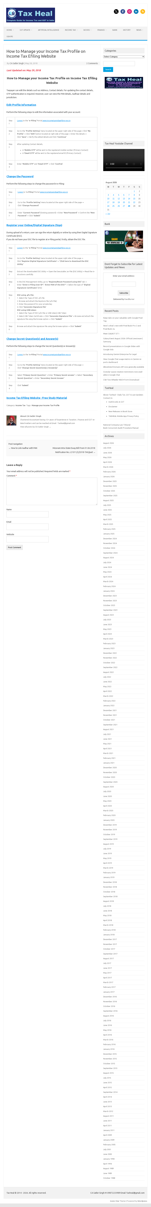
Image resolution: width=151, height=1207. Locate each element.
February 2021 (109, 758)
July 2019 (107, 849)
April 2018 (107, 920)
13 (124, 199)
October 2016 (109, 1006)
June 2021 (107, 739)
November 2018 (110, 887)
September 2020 (110, 782)
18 (113, 202)
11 (113, 199)
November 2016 (110, 1001)
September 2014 (110, 1092)
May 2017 (107, 973)
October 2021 (109, 720)
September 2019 (110, 839)
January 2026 (108, 476)
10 (108, 199)
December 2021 (110, 710)
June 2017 (107, 968)
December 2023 (110, 596)
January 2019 (108, 877)
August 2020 (108, 787)
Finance (101, 30)
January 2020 (108, 820)
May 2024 (107, 572)
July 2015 (107, 1078)
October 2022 (109, 663)
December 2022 (110, 653)
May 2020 (107, 801)
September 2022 (110, 667)
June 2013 (107, 1102)
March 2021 (108, 753)
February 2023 (109, 643)
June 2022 (107, 682)
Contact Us (108, 398)
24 (108, 206)
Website (10, 534)
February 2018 (109, 930)
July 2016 (107, 1020)
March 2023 (108, 639)
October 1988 (109, 1178)
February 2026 (109, 472)
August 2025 (108, 500)
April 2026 (107, 462)
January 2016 (108, 1049)
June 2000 (107, 1154)
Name (9, 509)
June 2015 (107, 1082)
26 (119, 206)
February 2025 (109, 529)
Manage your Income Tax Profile (45, 405)
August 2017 (108, 958)
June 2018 (107, 911)
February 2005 (109, 1144)
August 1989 (108, 1168)
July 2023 (107, 620)
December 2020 (110, 767)
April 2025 (107, 519)
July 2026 (107, 448)
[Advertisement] (124, 112)
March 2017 (108, 982)
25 (113, 206)
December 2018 (110, 882)
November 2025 (110, 486)
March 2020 (108, 810)
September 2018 (110, 896)
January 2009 (108, 1140)
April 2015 (107, 1087)
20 (124, 202)
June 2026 (107, 453)
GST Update (25, 30)
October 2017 (109, 949)
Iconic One (114, 1201)
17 (108, 202)
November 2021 (110, 715)
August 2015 (108, 1073)
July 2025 (107, 505)
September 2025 (110, 495)
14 (129, 199)
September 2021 (110, 725)
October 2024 (109, 548)
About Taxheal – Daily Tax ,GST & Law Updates (123, 395)
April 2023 (107, 634)
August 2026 (108, 443)
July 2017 (107, 963)
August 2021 (108, 729)
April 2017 (107, 978)
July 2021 (107, 734)
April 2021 (107, 748)
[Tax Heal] (30, 21)
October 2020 (109, 777)
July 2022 (107, 677)
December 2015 (110, 1054)
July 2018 (107, 906)
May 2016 (107, 1030)
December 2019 (110, 825)
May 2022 (107, 686)
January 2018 (108, 935)
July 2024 (107, 562)
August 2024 (108, 557)
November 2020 (110, 772)
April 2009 (107, 1135)
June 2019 (107, 853)
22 (134, 202)
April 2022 (107, 691)
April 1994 (107, 1164)
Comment (11, 476)
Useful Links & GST (116, 402)
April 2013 (107, 1106)
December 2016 (110, 997)
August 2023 (108, 615)
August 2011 (108, 1116)
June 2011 (107, 1121)
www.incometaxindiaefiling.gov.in (56, 121)
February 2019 (109, 873)
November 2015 (110, 1059)
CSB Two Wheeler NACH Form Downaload (121, 380)
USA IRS (10, 36)
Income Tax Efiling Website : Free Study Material (36, 397)
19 (119, 202)
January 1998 (108, 1159)
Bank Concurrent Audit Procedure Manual (120, 428)
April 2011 (107, 1125)
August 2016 (108, 1016)
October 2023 (109, 605)
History (127, 30)
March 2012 (108, 1111)
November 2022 (110, 658)
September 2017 (110, 954)
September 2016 (110, 1011)
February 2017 (109, 987)
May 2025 (107, 515)
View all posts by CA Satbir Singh (35, 427)
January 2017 (108, 992)
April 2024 (107, 577)
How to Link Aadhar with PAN (23, 448)
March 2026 (108, 467)
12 (119, 199)
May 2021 (107, 744)
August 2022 (108, 672)
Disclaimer (113, 406)
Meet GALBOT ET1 (111, 334)
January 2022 (108, 705)
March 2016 (108, 1040)
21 (129, 202)
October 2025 (109, 491)
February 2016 (109, 1044)
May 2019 (107, 858)
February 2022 (109, 701)
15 (134, 199)
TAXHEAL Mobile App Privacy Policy (124, 416)
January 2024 (108, 591)
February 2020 (109, 815)
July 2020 (107, 791)
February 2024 (109, 586)
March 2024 (108, 581)
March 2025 (108, 524)
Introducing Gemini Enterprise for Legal (120, 354)
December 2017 (110, 939)
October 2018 (109, 892)
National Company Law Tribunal (116, 425)
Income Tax (70, 30)
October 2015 (109, 1063)
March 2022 (108, 696)
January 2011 (108, 1130)
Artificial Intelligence (48, 30)
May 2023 (107, 629)
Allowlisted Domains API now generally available (123, 367)
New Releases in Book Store (120, 411)
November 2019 (110, 829)
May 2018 (107, 915)
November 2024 (110, 543)
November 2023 (110, 601)
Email (8, 522)
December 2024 (110, 538)
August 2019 (108, 844)
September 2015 (110, 1068)
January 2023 (108, 648)
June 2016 (107, 1025)
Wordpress (142, 1201)
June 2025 (107, 510)
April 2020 (107, 806)
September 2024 (110, 553)
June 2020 (107, 796)
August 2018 (108, 901)
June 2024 (107, 567)
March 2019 (108, 868)
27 (124, 206)
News (138, 30)
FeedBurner (129, 299)
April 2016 (107, 1035)
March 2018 (108, 925)
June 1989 (107, 1173)
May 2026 (107, 457)
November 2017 (110, 944)
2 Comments (92, 63)
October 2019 (109, 834)
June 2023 (107, 624)
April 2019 (107, 863)
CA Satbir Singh (17, 63)
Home (9, 30)
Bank (115, 30)
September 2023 (110, 610)
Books (87, 30)
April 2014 (107, 1097)
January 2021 (108, 763)
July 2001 (107, 1149)
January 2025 (108, 534)
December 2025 (110, 481)
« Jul (108, 214)
